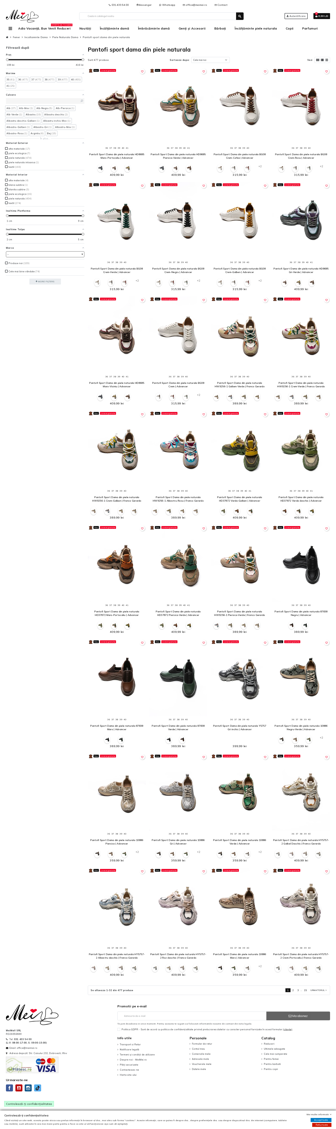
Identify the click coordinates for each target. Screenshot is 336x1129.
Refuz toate (322, 1124)
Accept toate (321, 1120)
